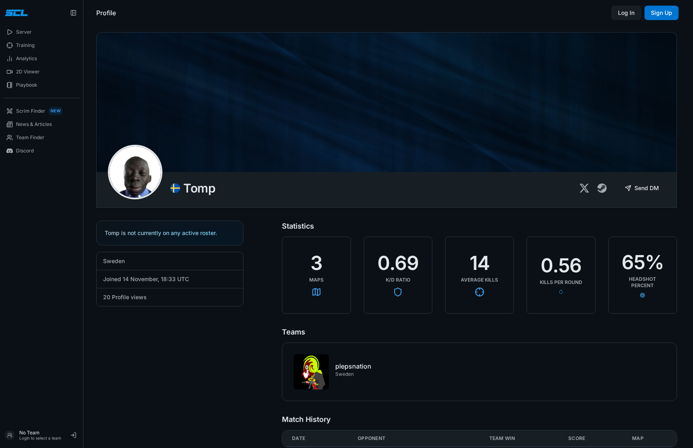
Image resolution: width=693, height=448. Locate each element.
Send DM (646, 187)
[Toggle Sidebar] (83, 224)
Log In (626, 12)
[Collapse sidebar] (73, 12)
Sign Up (661, 12)
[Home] (15, 12)
